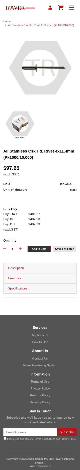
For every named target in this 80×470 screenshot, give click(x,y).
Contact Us (40, 358)
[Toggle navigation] (71, 8)
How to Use (40, 342)
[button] (64, 249)
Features (14, 278)
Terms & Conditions (44, 439)
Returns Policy (40, 395)
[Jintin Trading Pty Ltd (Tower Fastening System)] (20, 7)
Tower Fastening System (40, 365)
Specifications (18, 288)
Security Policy (40, 402)
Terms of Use (40, 381)
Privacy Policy (40, 388)
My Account (40, 335)
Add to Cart (39, 249)
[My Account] (50, 8)
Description (16, 268)
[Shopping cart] (60, 8)
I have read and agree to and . (41, 439)
